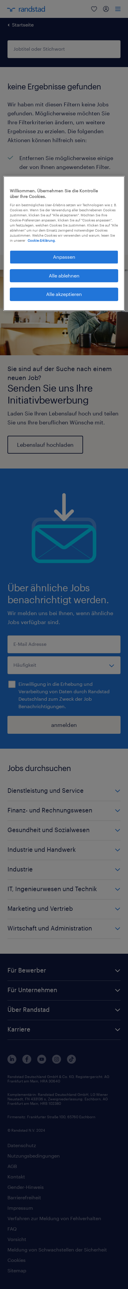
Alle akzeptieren (64, 294)
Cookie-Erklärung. (42, 241)
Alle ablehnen (64, 275)
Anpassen (64, 257)
